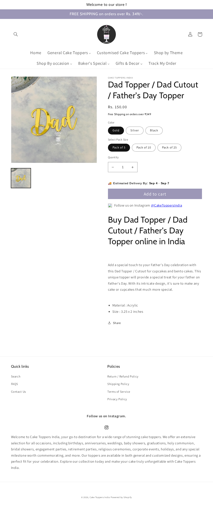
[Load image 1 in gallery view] (21, 178)
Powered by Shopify (121, 497)
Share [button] (117, 323)
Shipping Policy (118, 384)
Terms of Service (118, 392)
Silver (134, 130)
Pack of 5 (119, 147)
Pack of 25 (169, 147)
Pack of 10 (143, 147)
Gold (116, 130)
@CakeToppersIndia (166, 205)
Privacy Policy (117, 399)
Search (16, 376)
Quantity (113, 157)
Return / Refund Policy (123, 376)
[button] (16, 34)
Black (154, 130)
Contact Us (18, 392)
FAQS (14, 384)
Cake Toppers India (100, 497)
